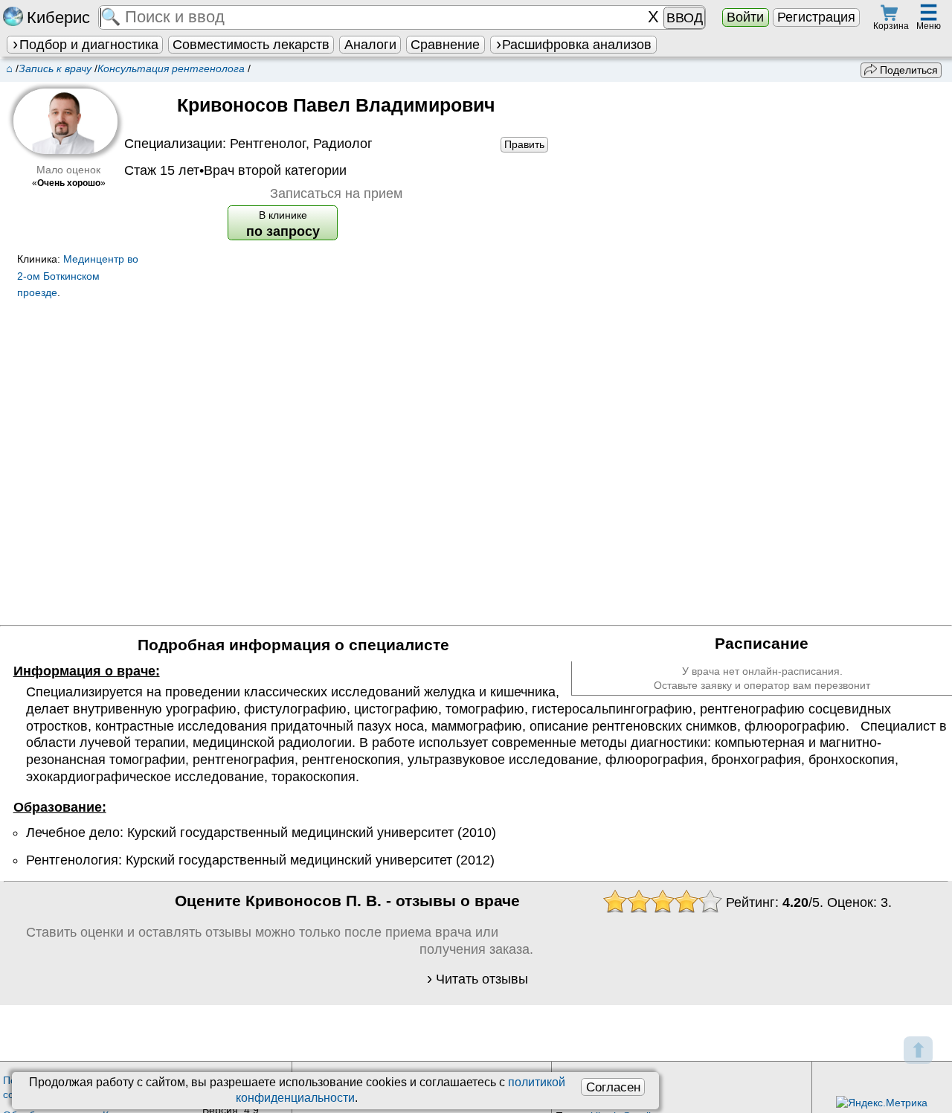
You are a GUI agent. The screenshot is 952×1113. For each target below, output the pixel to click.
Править (524, 144)
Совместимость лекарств (251, 44)
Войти (745, 17)
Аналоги (370, 44)
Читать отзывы (482, 979)
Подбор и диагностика (88, 44)
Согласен (613, 1087)
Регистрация (816, 17)
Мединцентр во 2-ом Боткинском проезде (77, 276)
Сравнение (445, 44)
